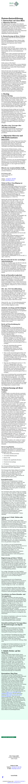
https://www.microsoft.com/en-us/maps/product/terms (11, 693)
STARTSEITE (17, 781)
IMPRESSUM (10, 782)
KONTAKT (22, 781)
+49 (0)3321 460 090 (11, 178)
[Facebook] (2, 777)
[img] (14, 4)
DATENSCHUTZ (17, 782)
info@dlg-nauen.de (9, 180)
